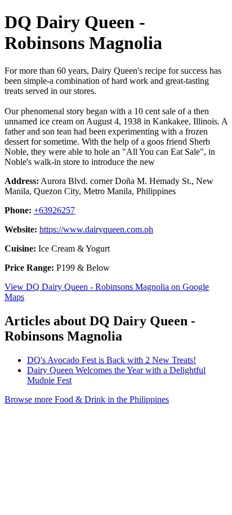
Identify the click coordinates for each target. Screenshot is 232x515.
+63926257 (54, 210)
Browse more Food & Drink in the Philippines (87, 399)
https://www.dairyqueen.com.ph (96, 229)
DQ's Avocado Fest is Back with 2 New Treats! (111, 360)
